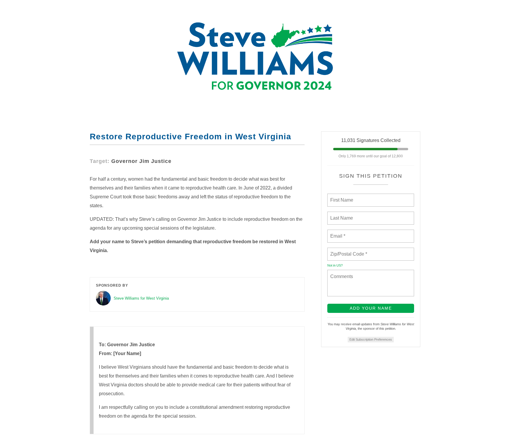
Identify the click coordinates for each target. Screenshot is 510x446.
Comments (341, 273)
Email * (337, 232)
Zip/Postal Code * (347, 250)
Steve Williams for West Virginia (141, 298)
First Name (341, 196)
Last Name (340, 214)
